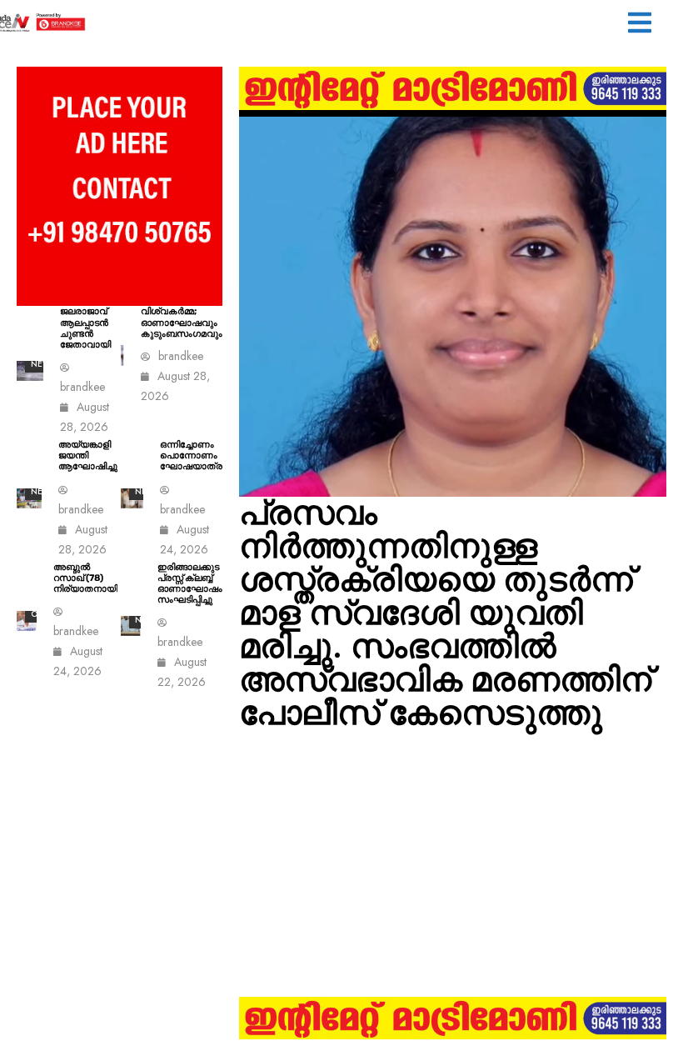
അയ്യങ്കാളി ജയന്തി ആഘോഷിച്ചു (87, 455)
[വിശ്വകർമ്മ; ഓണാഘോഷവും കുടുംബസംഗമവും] (122, 355)
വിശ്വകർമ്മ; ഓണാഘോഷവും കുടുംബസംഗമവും (181, 322)
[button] (639, 24)
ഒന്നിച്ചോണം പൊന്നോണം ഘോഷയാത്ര (191, 455)
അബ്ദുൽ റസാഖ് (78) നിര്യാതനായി (85, 578)
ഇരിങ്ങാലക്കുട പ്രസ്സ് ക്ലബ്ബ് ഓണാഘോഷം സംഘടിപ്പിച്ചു (189, 584)
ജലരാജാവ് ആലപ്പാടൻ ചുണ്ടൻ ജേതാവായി (85, 328)
